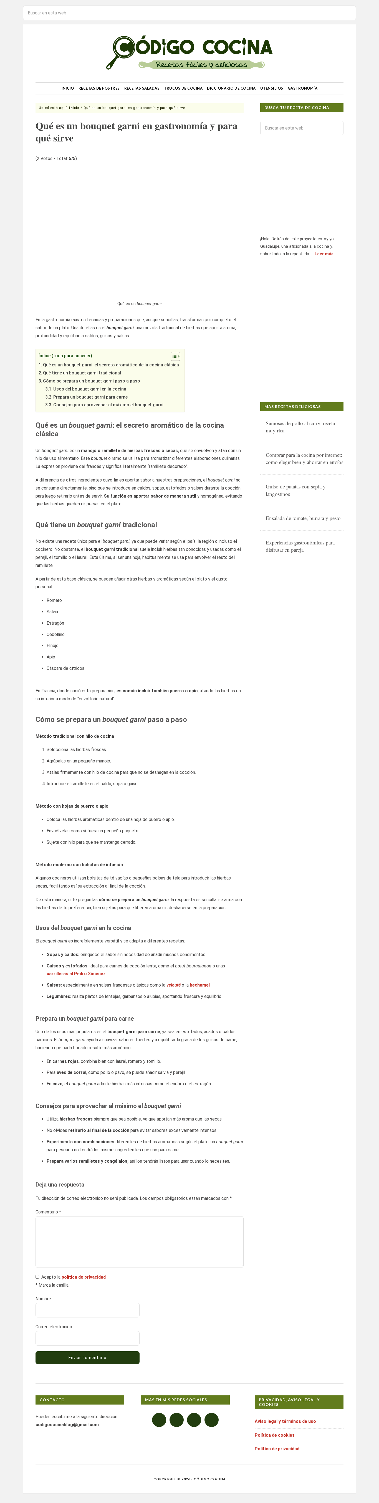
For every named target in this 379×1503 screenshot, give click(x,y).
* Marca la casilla (52, 1285)
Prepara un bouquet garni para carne (90, 397)
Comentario (48, 1212)
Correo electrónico (54, 1326)
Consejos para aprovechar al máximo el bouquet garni (108, 404)
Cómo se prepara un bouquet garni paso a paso (91, 381)
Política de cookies (275, 1435)
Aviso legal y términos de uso (285, 1421)
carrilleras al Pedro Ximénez (76, 973)
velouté (173, 985)
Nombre (43, 1298)
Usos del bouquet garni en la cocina (89, 389)
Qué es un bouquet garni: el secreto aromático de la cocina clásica (111, 364)
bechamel (200, 985)
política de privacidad (84, 1277)
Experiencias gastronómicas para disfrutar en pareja (300, 546)
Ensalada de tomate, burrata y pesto (303, 517)
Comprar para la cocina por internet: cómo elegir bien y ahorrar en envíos (304, 458)
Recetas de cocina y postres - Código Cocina (189, 53)
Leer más (324, 253)
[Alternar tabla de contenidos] (172, 356)
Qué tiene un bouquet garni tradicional (82, 373)
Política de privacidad (277, 1448)
